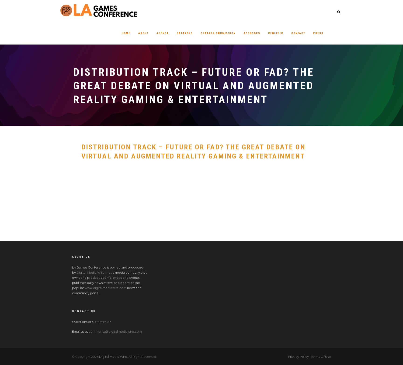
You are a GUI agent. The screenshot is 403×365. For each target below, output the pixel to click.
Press (318, 33)
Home (126, 33)
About (143, 33)
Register (275, 33)
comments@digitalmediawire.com (115, 331)
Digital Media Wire (113, 356)
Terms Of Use (321, 356)
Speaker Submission (218, 33)
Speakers (185, 33)
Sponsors (251, 33)
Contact (298, 33)
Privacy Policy (298, 356)
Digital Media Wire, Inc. (93, 272)
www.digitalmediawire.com (105, 288)
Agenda (162, 33)
